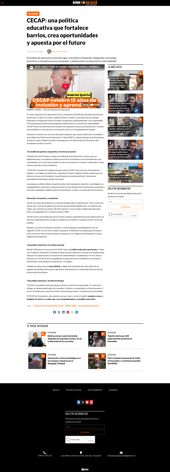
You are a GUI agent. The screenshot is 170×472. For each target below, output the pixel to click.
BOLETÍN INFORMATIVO (119, 188)
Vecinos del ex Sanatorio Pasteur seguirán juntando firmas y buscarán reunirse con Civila (120, 83)
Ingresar (113, 390)
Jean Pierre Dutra (59, 51)
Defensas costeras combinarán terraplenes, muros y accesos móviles (120, 177)
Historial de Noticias (73, 390)
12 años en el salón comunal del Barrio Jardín (48, 305)
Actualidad (33, 13)
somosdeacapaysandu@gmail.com (121, 455)
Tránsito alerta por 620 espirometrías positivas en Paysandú (119, 338)
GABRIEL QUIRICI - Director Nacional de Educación (82, 305)
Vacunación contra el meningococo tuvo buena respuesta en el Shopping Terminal (64, 361)
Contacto (56, 390)
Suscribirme (125, 207)
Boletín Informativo (95, 390)
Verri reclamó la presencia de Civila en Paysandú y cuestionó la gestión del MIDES (123, 361)
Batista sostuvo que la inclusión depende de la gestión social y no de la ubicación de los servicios (65, 338)
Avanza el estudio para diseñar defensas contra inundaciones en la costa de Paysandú (120, 130)
